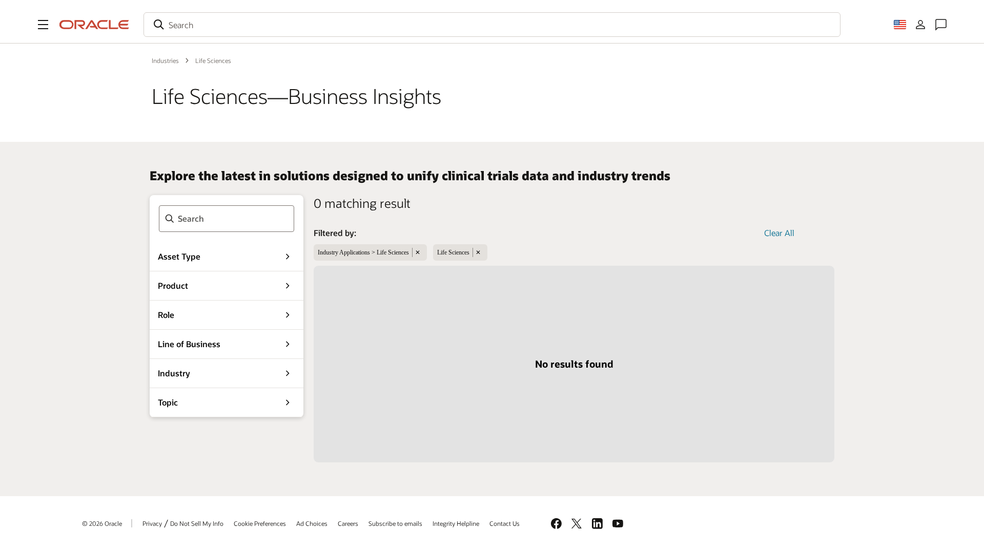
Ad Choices (311, 523)
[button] (43, 24)
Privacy (152, 523)
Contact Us (504, 523)
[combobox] (492, 24)
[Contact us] (941, 24)
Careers (348, 523)
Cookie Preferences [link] (260, 523)
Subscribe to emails (395, 523)
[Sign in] (920, 24)
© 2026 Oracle (102, 523)
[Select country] (900, 24)
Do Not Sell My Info (196, 523)
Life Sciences (213, 60)
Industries (165, 60)
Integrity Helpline (456, 523)
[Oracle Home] (94, 24)
